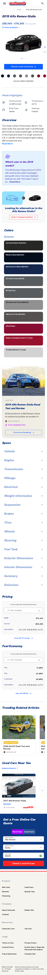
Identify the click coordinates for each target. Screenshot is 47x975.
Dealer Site (29, 910)
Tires (7, 522)
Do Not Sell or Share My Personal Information (34, 948)
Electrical (10, 487)
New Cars (17, 832)
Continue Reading (22, 432)
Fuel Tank (11, 549)
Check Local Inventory (22, 67)
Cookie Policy (8, 947)
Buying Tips (30, 891)
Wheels (9, 531)
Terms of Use (8, 943)
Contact (5, 914)
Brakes (9, 513)
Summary (11, 576)
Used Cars (29, 832)
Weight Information (18, 496)
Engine (9, 460)
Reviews (5, 891)
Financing (6, 896)
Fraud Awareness (9, 954)
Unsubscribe (30, 954)
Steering (10, 540)
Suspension (12, 504)
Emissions (11, 585)
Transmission (13, 469)
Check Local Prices (23, 863)
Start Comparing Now (22, 217)
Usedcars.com (8, 929)
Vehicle (9, 451)
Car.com (28, 929)
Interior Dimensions (18, 567)
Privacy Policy (30, 943)
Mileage (9, 478)
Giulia (19, 10)
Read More (7, 143)
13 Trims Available (10, 27)
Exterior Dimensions (18, 558)
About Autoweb (8, 910)
